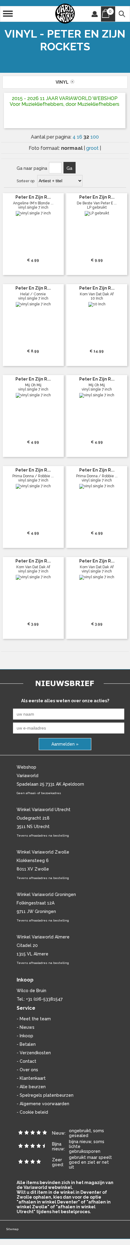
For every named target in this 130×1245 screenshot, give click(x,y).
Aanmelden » (65, 744)
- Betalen (26, 1044)
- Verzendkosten (34, 1052)
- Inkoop (25, 1035)
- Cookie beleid (32, 1112)
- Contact (26, 1061)
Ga (69, 168)
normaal (72, 148)
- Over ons (27, 1069)
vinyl (63, 82)
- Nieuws (25, 1027)
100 (94, 137)
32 (86, 137)
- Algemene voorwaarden (43, 1103)
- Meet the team (34, 1018)
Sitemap (12, 1229)
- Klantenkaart (31, 1078)
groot (93, 148)
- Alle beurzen (31, 1086)
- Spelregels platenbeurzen (45, 1095)
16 (80, 137)
